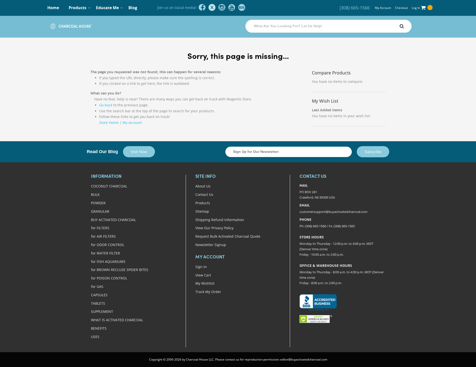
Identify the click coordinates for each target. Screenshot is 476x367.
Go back (105, 105)
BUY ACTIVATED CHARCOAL (113, 219)
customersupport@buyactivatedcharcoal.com (333, 211)
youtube (231, 7)
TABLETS (98, 303)
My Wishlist (204, 283)
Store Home (109, 122)
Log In (416, 8)
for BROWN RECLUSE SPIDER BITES (119, 269)
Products (202, 203)
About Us (202, 186)
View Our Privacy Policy (214, 228)
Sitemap (202, 211)
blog (241, 7)
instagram (221, 7)
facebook (202, 7)
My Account (383, 8)
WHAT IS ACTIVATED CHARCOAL (117, 320)
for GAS (97, 286)
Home (53, 7)
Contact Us (204, 194)
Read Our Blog (102, 151)
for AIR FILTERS (103, 236)
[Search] (402, 26)
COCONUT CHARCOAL (109, 186)
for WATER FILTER (105, 253)
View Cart (203, 275)
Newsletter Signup (210, 244)
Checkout (401, 8)
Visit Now (139, 151)
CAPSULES (99, 295)
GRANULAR (100, 211)
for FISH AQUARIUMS (108, 261)
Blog (132, 7)
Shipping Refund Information (219, 219)
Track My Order (208, 291)
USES (95, 336)
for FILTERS (100, 228)
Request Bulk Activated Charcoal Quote (227, 236)
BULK (95, 194)
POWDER (98, 203)
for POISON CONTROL (109, 278)
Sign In (201, 266)
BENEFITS (99, 328)
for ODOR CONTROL (107, 244)
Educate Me (107, 7)
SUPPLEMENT (102, 311)
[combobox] (328, 26)
